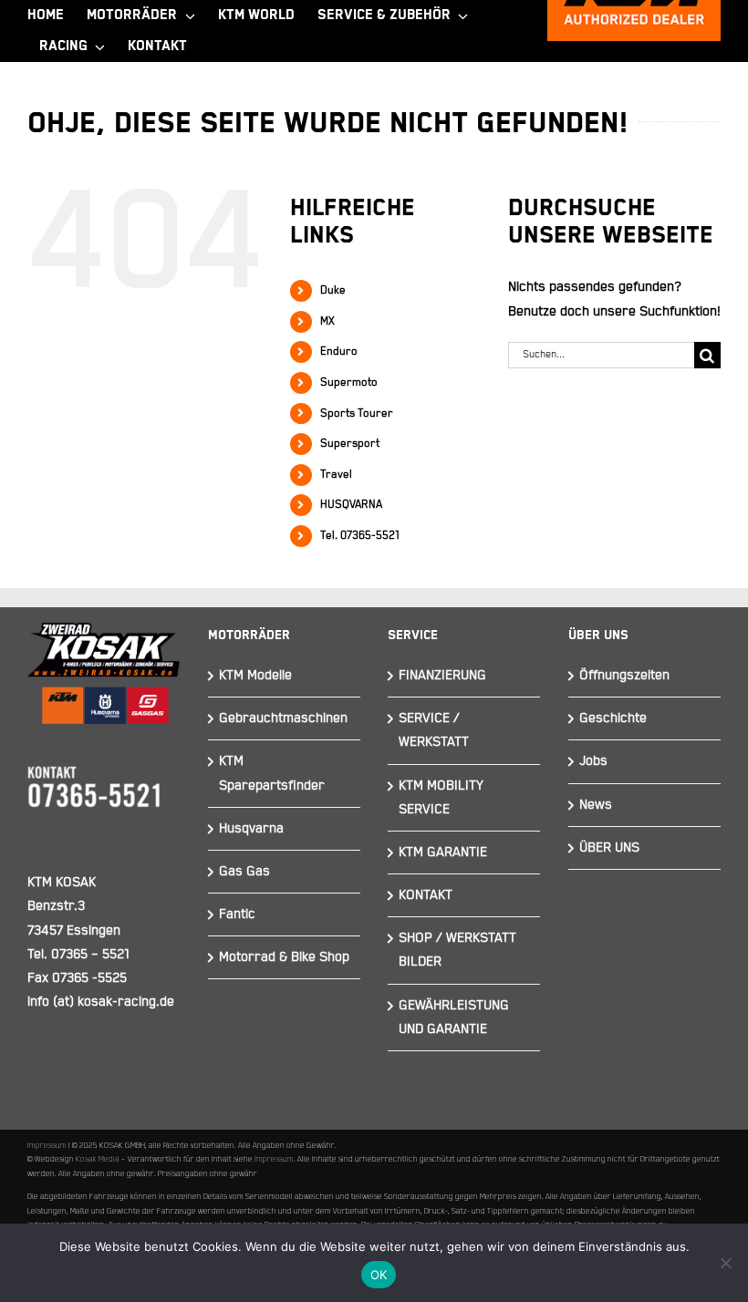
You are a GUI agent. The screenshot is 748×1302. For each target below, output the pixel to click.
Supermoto (349, 382)
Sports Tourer (356, 413)
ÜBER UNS (609, 847)
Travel (336, 474)
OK (379, 1274)
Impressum (47, 1145)
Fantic (237, 914)
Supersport (349, 443)
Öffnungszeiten (624, 675)
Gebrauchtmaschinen (283, 718)
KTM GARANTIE (443, 852)
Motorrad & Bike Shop (284, 957)
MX (327, 321)
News (595, 804)
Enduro (339, 351)
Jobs (593, 761)
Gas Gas (244, 871)
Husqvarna (251, 828)
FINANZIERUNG (442, 675)
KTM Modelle (255, 675)
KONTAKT (425, 895)
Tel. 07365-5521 (360, 535)
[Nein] (725, 1263)
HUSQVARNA (351, 505)
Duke (333, 290)
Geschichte (613, 718)
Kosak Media (97, 1158)
